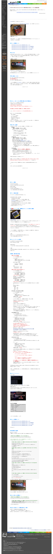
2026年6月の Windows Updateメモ (4, 38)
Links (40, 0)
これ (21, 139)
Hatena (20, 3)
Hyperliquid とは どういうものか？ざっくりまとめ (4, 40)
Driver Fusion (14, 200)
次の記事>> (36, 12)
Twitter (25, 3)
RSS (44, 3)
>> (46, 0)
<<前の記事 (33, 12)
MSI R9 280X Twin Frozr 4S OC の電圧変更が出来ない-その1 (21, 421)
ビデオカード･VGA (25, 12)
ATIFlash (13, 391)
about (42, 0)
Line (29, 3)
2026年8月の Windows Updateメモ (4, 35)
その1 (11, 21)
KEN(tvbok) (26, 538)
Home (44, 0)
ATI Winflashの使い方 (6, 545)
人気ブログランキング (4, 1)
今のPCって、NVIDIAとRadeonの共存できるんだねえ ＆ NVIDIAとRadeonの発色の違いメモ (14, 542)
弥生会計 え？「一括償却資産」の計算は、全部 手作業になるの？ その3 (4, 48)
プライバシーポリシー (47, 536)
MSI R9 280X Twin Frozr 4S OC (24, 23)
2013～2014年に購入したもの (20, 12)
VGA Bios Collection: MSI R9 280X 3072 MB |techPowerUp (24, 328)
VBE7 (24, 140)
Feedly (39, 3)
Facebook (10, 3)
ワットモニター (19, 82)
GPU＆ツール (29, 12)
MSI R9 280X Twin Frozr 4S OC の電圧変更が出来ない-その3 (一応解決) (23, 47)
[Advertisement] (27, 16)
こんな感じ (28, 140)
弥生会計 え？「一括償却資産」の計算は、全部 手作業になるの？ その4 (4, 45)
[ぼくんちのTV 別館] (18, 533)
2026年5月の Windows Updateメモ (4, 43)
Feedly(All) (34, 3)
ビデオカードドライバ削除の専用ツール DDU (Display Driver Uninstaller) (12, 546)
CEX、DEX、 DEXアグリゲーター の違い (4, 41)
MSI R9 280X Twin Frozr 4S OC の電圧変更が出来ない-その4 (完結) (22, 49)
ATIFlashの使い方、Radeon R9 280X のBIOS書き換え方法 (10, 544)
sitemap (38, 0)
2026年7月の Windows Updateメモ (4, 36)
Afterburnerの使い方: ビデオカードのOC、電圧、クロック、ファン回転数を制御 (13, 543)
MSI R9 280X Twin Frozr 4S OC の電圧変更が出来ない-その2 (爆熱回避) (23, 46)
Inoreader (15, 3)
